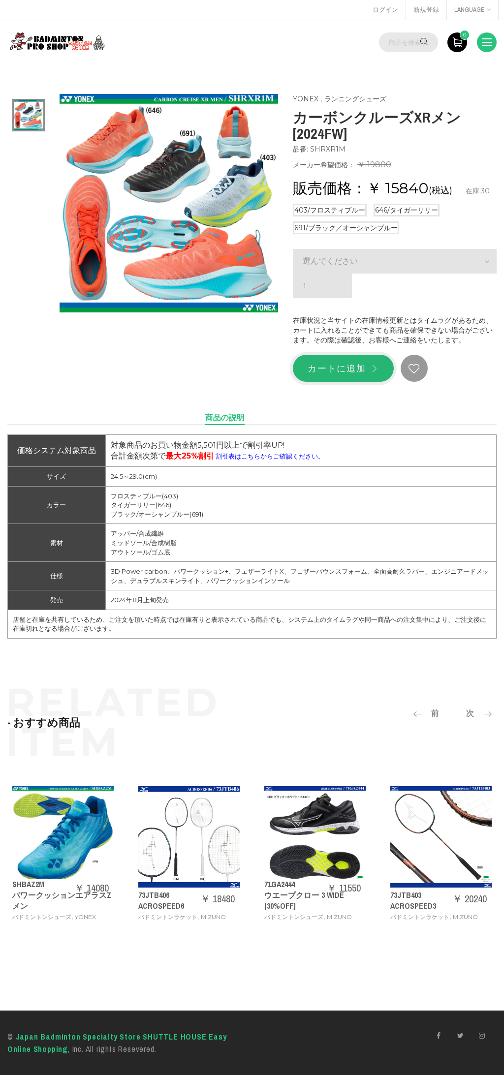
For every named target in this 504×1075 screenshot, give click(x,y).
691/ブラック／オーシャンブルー (346, 227)
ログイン (385, 9)
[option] (28, 115)
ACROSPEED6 (161, 905)
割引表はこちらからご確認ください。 (270, 456)
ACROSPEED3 (413, 905)
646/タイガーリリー (406, 210)
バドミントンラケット (167, 917)
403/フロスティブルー (329, 210)
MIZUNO (213, 917)
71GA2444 (279, 884)
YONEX (305, 98)
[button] (395, 261)
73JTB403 (405, 895)
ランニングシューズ (355, 98)
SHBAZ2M (28, 884)
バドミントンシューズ (41, 917)
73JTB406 (153, 895)
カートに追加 (337, 368)
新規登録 (426, 9)
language (469, 9)
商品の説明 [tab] (225, 417)
